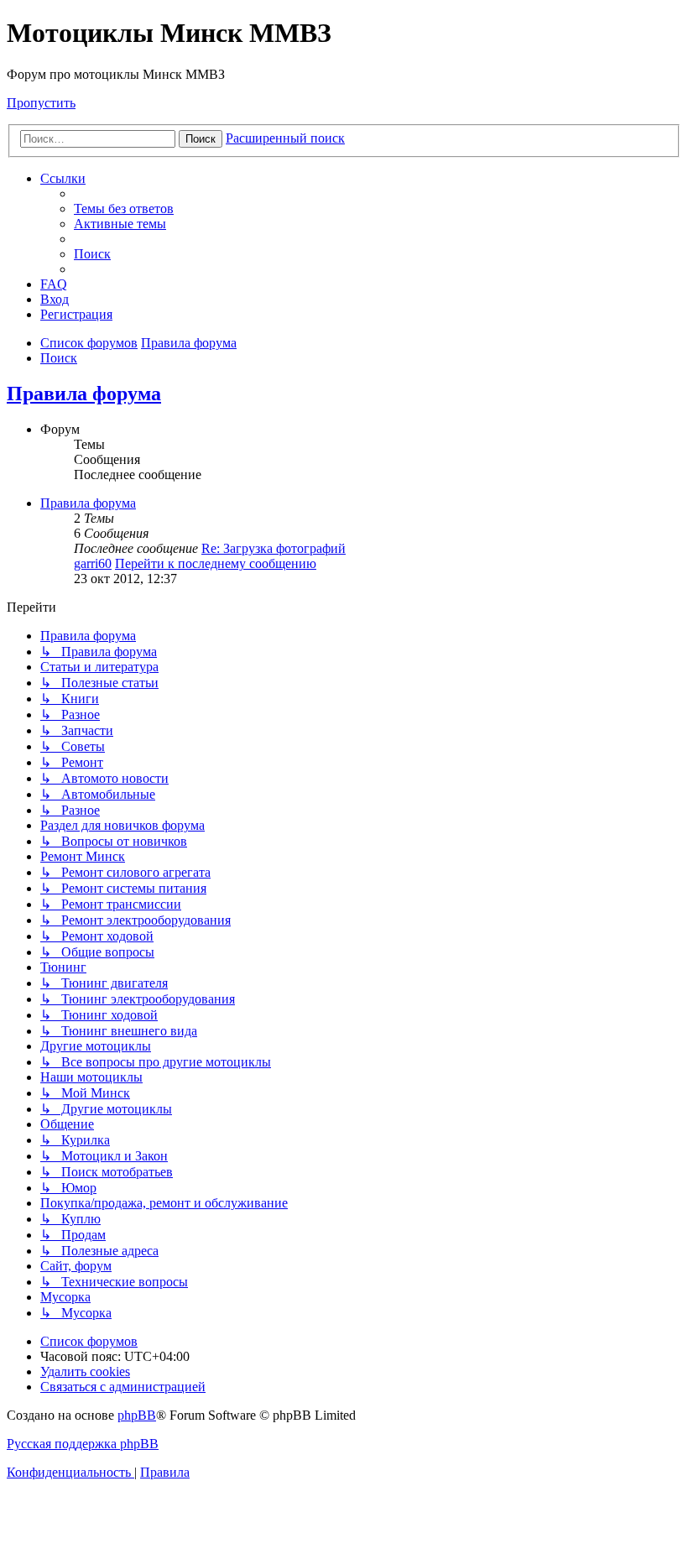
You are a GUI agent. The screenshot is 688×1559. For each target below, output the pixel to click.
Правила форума (84, 393)
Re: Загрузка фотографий (273, 548)
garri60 (93, 563)
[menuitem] (124, 208)
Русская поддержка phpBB (83, 1443)
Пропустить (41, 103)
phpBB (136, 1415)
